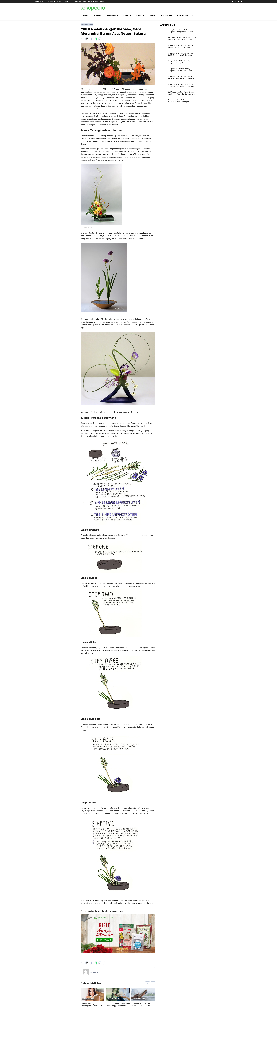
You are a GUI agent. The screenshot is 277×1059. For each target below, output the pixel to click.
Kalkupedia (182, 15)
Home (85, 15)
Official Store (49, 1)
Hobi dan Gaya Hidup (87, 24)
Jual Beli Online (39, 1)
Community (111, 15)
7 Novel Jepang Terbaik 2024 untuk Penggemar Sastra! (118, 1004)
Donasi (85, 1)
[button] (87, 39)
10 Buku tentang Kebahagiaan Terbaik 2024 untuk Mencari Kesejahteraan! (91, 1004)
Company (97, 15)
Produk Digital (58, 1)
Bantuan (102, 1)
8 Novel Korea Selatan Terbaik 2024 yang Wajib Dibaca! (141, 1004)
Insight (139, 15)
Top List (152, 15)
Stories (125, 15)
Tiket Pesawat (77, 1)
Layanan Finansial (93, 1)
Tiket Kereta (67, 1)
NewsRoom (166, 15)
